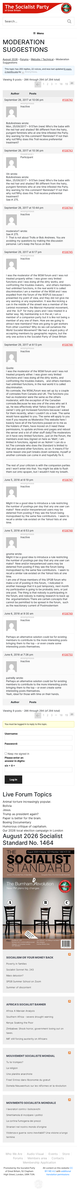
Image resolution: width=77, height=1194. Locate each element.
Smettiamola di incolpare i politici (24, 1115)
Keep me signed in (18, 753)
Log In (13, 779)
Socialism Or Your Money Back (29, 957)
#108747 (67, 479)
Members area (37, 1158)
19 (66, 84)
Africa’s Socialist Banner (26, 1004)
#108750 (67, 654)
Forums (24, 59)
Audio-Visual (35, 1154)
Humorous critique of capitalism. (25, 826)
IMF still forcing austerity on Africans (26, 1038)
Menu (40, 33)
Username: (11, 733)
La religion (12, 1068)
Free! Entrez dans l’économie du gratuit (28, 1079)
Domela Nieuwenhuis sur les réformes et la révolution (36, 1085)
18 (61, 84)
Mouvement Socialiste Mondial (30, 1056)
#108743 (67, 150)
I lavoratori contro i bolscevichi (23, 1109)
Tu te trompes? (14, 1062)
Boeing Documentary (17, 822)
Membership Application (39, 1162)
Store (66, 1154)
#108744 (67, 207)
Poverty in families (16, 963)
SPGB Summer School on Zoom (23, 981)
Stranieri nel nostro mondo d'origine (26, 1126)
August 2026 (10, 59)
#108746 (67, 344)
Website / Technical (42, 59)
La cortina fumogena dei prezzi (23, 1120)
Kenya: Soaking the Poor (19, 1022)
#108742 (67, 99)
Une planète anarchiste (19, 1073)
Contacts (58, 1158)
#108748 (67, 530)
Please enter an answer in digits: (15, 759)
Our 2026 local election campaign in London (33, 830)
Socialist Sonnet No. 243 (20, 969)
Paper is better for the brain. (22, 818)
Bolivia (7, 806)
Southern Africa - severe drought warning (29, 1016)
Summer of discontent (18, 987)
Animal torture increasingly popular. (27, 801)
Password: (11, 743)
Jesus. (7, 810)
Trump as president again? (20, 814)
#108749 (67, 613)
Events (53, 1154)
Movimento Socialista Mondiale (31, 1103)
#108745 (67, 251)
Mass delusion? (14, 975)
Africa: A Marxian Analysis (20, 1010)
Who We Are (14, 1154)
